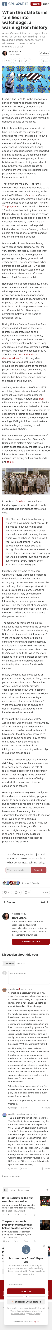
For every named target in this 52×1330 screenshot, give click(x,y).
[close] (44, 1246)
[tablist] (14, 963)
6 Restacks (34, 883)
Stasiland (21, 501)
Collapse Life (19, 1211)
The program (9, 206)
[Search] (47, 1190)
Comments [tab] (9, 963)
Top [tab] (5, 1190)
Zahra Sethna (15, 52)
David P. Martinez (16, 1114)
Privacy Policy (34, 1313)
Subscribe (36, 4)
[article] (26, 1206)
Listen (46, 53)
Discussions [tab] (23, 1190)
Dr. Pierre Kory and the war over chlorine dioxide (17, 1200)
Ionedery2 (13, 989)
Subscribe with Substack (28, 1301)
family (10, 461)
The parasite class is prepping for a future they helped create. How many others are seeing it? (17, 1225)
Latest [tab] (13, 1190)
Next (42, 902)
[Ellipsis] (48, 989)
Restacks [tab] (21, 963)
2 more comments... (11, 1176)
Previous (11, 902)
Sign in (46, 4)
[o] (45, 1201)
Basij (42, 398)
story (31, 195)
